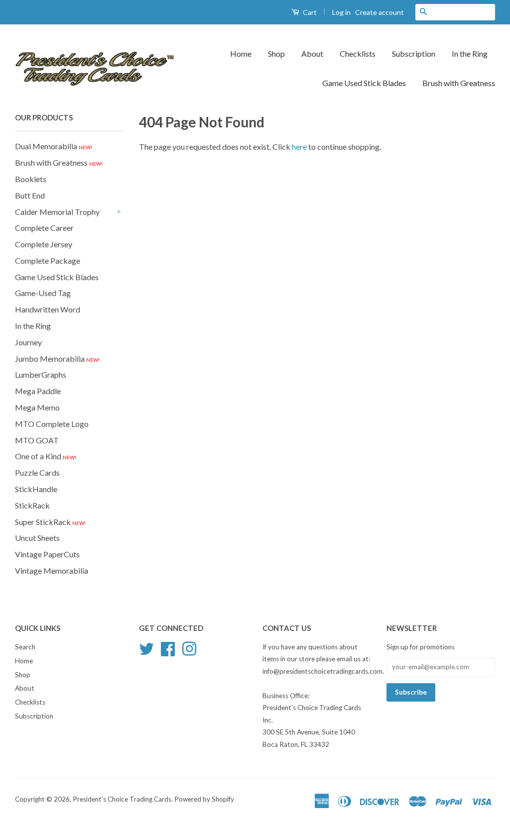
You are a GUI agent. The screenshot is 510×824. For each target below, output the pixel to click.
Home (241, 53)
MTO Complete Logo (52, 423)
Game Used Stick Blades (364, 83)
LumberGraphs (40, 374)
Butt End (30, 195)
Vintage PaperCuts (47, 554)
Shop (276, 53)
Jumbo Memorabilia (57, 358)
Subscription (413, 53)
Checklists (358, 53)
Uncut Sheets (37, 537)
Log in (341, 12)
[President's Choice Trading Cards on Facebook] (167, 647)
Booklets (30, 179)
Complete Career (44, 227)
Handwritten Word (47, 309)
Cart (309, 12)
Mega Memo (37, 407)
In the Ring (470, 53)
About (312, 53)
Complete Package (47, 260)
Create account (379, 12)
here (299, 146)
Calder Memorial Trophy (57, 211)
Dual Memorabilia (53, 146)
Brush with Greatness (458, 83)
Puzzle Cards (37, 472)
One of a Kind (45, 456)
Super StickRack (50, 521)
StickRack (32, 505)
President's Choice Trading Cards (122, 799)
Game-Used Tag (43, 293)
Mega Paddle (38, 391)
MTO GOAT (37, 440)
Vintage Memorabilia (51, 570)
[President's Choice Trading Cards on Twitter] (146, 647)
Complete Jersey (43, 244)
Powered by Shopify (204, 799)
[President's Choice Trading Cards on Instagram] (189, 647)
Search (25, 647)
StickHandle (36, 489)
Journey (28, 342)
